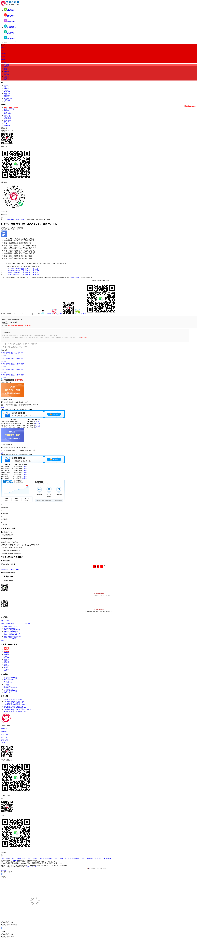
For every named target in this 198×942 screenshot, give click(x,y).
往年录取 (6, 667)
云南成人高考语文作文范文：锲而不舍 (18, 347)
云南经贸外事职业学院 (10, 678)
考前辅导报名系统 (9, 109)
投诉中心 (3, 870)
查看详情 (37, 421)
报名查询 (6, 110)
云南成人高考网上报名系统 (11, 107)
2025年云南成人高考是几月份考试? (13, 703)
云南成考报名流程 (20, 858)
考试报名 (6, 76)
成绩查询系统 (7, 113)
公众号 (5, 123)
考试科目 (6, 656)
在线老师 (3, 53)
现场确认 (6, 661)
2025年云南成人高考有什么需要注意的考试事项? (17, 709)
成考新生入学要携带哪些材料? (12, 630)
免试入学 (6, 657)
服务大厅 (6, 79)
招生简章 (6, 70)
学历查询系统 (7, 120)
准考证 (5, 664)
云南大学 (7, 692)
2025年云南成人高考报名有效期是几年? (15, 708)
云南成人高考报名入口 (59, 858)
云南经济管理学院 (9, 679)
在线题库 (3, 56)
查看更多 (3, 641)
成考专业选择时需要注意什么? (12, 633)
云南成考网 (10, 219)
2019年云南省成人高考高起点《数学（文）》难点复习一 (23, 269)
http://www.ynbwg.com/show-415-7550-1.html (19, 325)
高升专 (22, 219)
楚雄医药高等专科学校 (10, 687)
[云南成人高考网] (10, 5)
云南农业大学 (8, 684)
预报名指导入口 (5, 569)
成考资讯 (6, 66)
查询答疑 (6, 670)
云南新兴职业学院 (9, 689)
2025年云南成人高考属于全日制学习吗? (15, 711)
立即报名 (3, 407)
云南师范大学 (8, 686)
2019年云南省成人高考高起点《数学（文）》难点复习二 (23, 271)
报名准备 (6, 654)
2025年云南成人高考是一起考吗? (13, 699)
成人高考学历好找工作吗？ (11, 638)
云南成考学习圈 (5, 621)
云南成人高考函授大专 (87, 858)
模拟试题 (3, 59)
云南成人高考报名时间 (73, 858)
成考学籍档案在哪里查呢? (11, 631)
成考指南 (6, 71)
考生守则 (6, 662)
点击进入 (27, 623)
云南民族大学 (8, 682)
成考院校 (6, 73)
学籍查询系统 (7, 118)
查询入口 (6, 669)
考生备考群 (7, 125)
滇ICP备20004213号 (31, 867)
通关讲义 (3, 50)
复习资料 (6, 78)
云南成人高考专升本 (32, 858)
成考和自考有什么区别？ (10, 626)
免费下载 (3, 62)
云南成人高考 (4, 858)
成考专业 (6, 74)
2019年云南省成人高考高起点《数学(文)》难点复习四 (22, 344)
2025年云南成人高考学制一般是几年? (14, 704)
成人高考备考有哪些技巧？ (11, 628)
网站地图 (108, 858)
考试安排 (6, 666)
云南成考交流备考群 (15, 569)
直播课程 (3, 47)
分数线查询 (7, 115)
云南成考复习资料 (74, 277)
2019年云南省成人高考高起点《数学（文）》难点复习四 (23, 274)
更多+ (6, 101)
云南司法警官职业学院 (10, 691)
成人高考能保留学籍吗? (7, 623)
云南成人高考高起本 (99, 858)
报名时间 (6, 651)
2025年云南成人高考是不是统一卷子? (14, 701)
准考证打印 (7, 112)
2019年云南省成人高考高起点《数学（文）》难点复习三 (23, 272)
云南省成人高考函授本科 (45, 858)
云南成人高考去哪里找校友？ (191, 106)
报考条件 (6, 649)
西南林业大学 (8, 681)
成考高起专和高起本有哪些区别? (13, 636)
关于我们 (11, 858)
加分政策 (6, 659)
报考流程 (6, 648)
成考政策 (6, 68)
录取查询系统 (7, 117)
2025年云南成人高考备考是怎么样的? (14, 706)
